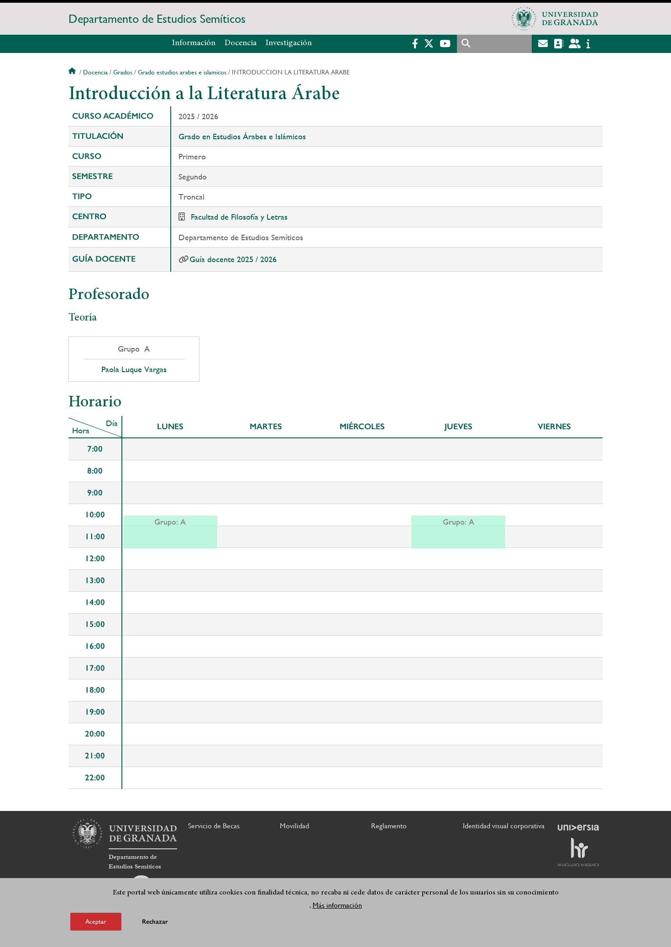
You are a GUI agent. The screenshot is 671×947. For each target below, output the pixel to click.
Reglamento (389, 825)
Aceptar (95, 921)
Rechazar (155, 922)
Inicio (73, 72)
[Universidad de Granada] (555, 18)
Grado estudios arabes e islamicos (182, 72)
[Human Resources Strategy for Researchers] (578, 852)
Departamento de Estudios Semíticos (157, 19)
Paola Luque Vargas (134, 369)
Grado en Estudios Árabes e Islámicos (242, 136)
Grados (122, 72)
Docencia (241, 43)
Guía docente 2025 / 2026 (233, 259)
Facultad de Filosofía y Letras (239, 216)
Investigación (289, 43)
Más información (337, 905)
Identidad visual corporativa (504, 825)
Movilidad (294, 825)
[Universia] (578, 827)
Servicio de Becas (214, 825)
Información (193, 43)
